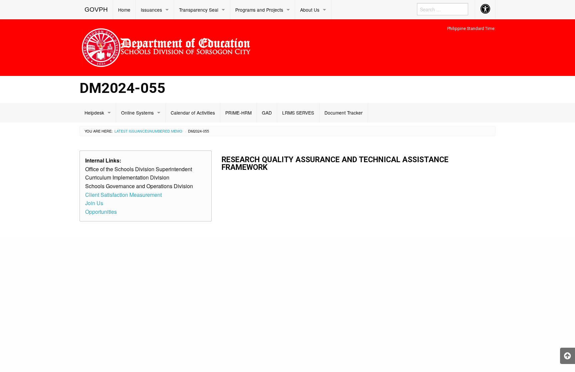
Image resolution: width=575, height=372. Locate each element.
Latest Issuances (131, 131)
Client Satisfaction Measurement (123, 194)
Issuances (151, 9)
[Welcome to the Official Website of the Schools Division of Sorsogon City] (166, 46)
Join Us (94, 203)
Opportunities (101, 211)
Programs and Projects (259, 9)
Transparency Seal (198, 9)
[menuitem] (96, 9)
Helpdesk (94, 112)
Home (124, 9)
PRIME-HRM (238, 112)
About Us (309, 9)
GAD (267, 112)
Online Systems (137, 112)
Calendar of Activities (193, 112)
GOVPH (96, 9)
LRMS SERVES (298, 112)
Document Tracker (343, 112)
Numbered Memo (165, 131)
